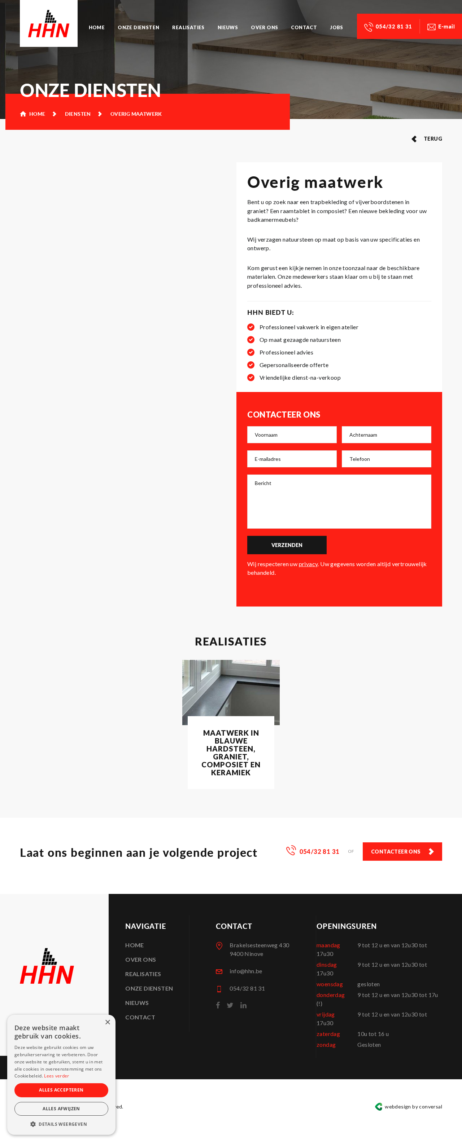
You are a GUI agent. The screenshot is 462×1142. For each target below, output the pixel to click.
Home (97, 27)
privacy (308, 563)
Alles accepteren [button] (61, 1090)
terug (433, 139)
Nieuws (228, 27)
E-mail (446, 26)
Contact (304, 27)
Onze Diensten (138, 27)
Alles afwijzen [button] (61, 1109)
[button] (61, 1124)
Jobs (336, 27)
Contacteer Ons (396, 851)
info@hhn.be (246, 970)
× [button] (107, 1022)
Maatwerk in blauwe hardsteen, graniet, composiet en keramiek (231, 752)
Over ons (264, 27)
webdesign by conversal (413, 1106)
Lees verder (56, 1076)
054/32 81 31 (394, 26)
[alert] (61, 1075)
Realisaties (188, 27)
